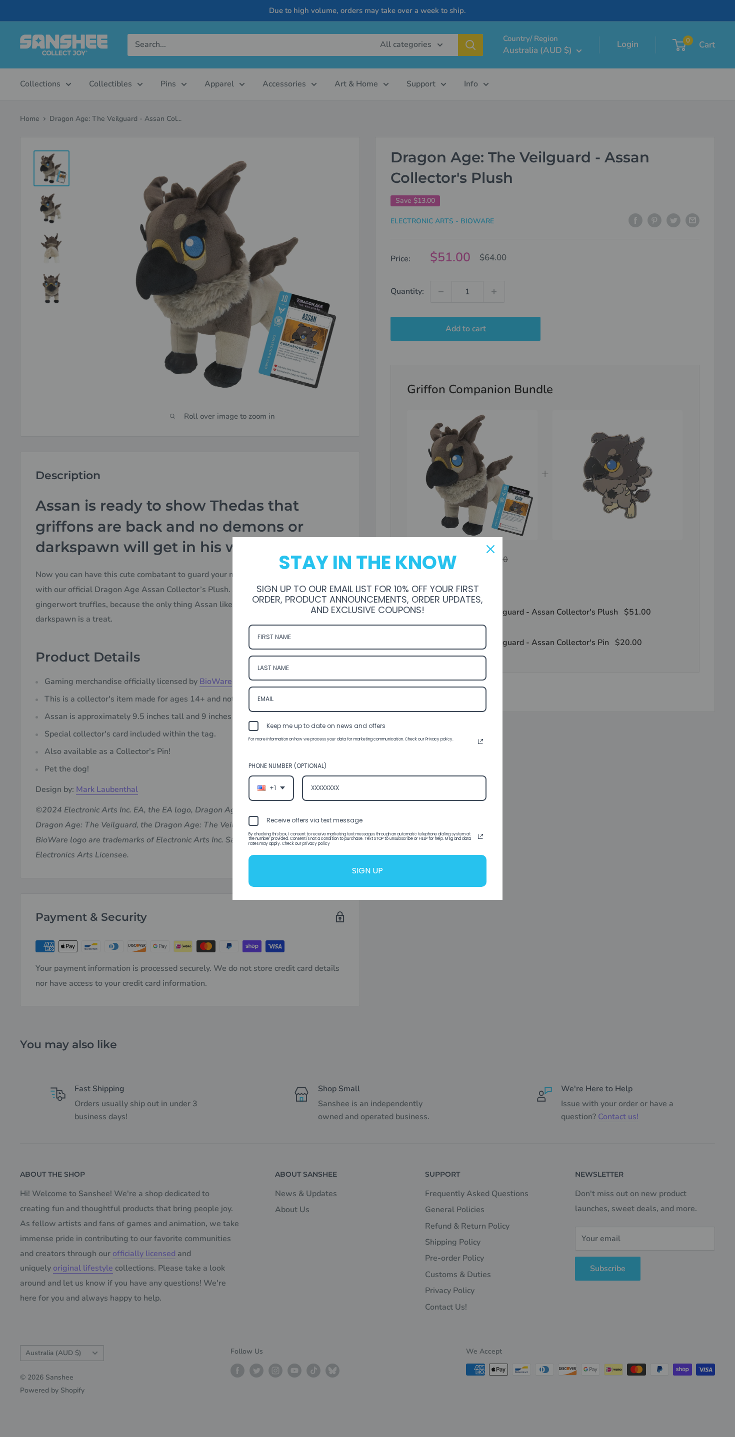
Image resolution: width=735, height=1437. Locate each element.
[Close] (490, 549)
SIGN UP (367, 870)
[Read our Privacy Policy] (480, 741)
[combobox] (271, 787)
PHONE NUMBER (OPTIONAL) (287, 765)
